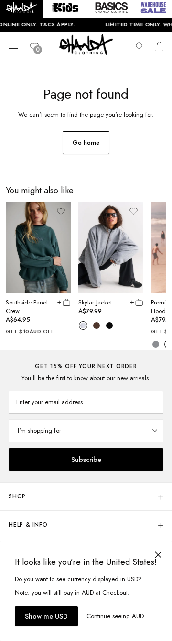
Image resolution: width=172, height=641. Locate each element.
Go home (86, 142)
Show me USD (46, 616)
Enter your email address (49, 401)
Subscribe (86, 459)
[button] (21, 9)
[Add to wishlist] (60, 211)
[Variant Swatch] (83, 325)
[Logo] (86, 51)
